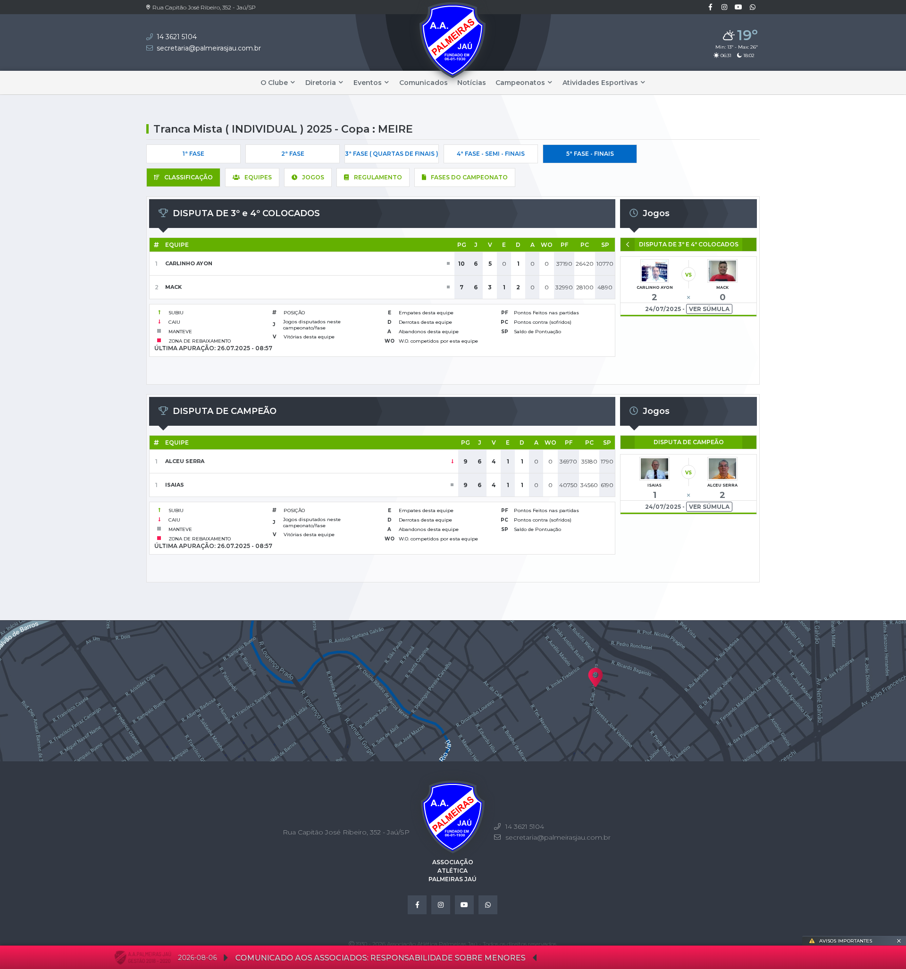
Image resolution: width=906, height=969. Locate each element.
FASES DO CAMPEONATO (469, 177)
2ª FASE (292, 153)
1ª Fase (193, 153)
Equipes (258, 177)
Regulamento (378, 177)
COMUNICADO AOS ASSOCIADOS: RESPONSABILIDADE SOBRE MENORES (308, 957)
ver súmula (709, 308)
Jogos (313, 177)
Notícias (471, 82)
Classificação (188, 177)
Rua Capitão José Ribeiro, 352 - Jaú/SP (204, 7)
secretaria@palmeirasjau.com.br (209, 48)
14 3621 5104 (177, 37)
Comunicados (423, 82)
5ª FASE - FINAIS (590, 153)
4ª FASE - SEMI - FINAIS (491, 153)
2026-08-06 (125, 957)
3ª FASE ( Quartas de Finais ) (391, 153)
